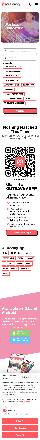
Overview (27, 377)
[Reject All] (35, 377)
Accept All (20, 435)
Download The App (22, 232)
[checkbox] (9, 407)
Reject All (20, 421)
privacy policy (25, 402)
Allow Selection (20, 428)
